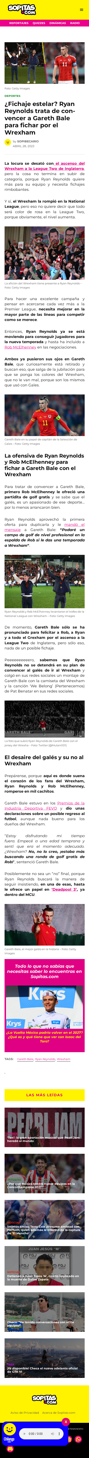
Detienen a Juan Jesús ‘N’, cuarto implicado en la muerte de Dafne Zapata (43, 1277)
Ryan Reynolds (45, 1059)
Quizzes (39, 23)
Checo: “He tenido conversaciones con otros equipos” (40, 1323)
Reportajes (18, 23)
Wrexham (63, 1059)
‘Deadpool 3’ (64, 889)
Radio (75, 23)
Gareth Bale (25, 1059)
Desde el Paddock (20, 1318)
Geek (10, 1364)
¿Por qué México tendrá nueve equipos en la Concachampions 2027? (41, 1185)
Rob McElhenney (20, 347)
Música (12, 1134)
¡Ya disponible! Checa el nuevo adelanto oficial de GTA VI (42, 1370)
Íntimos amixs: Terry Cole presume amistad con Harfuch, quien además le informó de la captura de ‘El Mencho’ (43, 1230)
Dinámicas (57, 23)
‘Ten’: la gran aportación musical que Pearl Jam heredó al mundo (43, 1139)
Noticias (13, 1223)
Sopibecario (28, 141)
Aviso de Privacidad (25, 1413)
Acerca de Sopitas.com (58, 1413)
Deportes (12, 95)
